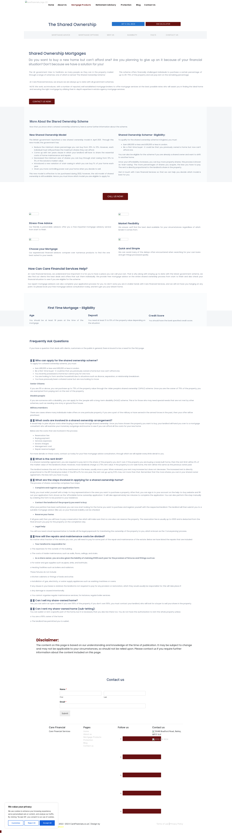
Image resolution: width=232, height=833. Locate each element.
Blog (138, 5)
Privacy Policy (176, 824)
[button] (63, 5)
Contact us (88, 746)
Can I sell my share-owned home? (56, 600)
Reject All (31, 823)
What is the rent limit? (49, 459)
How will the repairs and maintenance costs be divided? (70, 536)
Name (63, 689)
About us (87, 734)
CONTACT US (172, 35)
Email (63, 702)
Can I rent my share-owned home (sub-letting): (65, 608)
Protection (126, 5)
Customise (16, 823)
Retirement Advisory (106, 5)
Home (51, 5)
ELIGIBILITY (132, 35)
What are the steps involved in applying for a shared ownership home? (79, 480)
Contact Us (149, 5)
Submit (65, 713)
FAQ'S (153, 35)
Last (105, 697)
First (61, 697)
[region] (31, 815)
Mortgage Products (81, 5)
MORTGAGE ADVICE (61, 35)
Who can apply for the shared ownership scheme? (66, 360)
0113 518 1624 (161, 739)
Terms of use (162, 824)
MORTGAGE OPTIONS (89, 35)
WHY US (110, 35)
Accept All (47, 823)
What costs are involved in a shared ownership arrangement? (73, 420)
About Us (62, 5)
